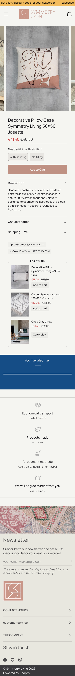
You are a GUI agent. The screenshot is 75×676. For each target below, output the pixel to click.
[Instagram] (20, 660)
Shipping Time (18, 232)
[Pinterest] (12, 660)
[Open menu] (9, 14)
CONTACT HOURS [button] (15, 610)
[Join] (68, 561)
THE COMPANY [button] (13, 635)
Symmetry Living (17, 668)
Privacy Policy (11, 573)
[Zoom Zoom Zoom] (37, 68)
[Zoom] (13, 103)
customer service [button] (15, 622)
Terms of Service (36, 573)
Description (16, 183)
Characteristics (18, 222)
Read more (14, 209)
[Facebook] (5, 660)
